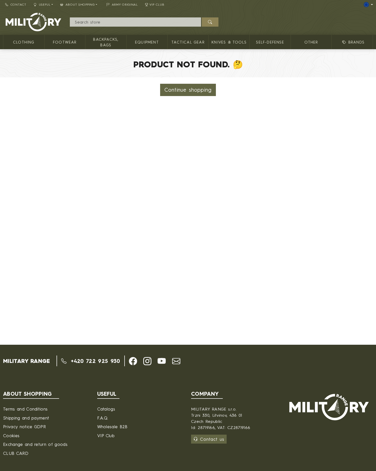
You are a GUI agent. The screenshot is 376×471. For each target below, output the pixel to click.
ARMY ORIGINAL (125, 4)
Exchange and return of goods (35, 444)
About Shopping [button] (80, 4)
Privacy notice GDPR (24, 426)
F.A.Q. (102, 418)
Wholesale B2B (112, 426)
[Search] (210, 22)
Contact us (212, 439)
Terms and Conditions (25, 409)
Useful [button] (45, 4)
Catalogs (106, 409)
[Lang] (368, 4)
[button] (133, 361)
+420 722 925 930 (94, 361)
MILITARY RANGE (26, 361)
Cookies (11, 435)
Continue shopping (188, 90)
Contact (18, 4)
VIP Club (156, 4)
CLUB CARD (15, 453)
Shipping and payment (26, 418)
